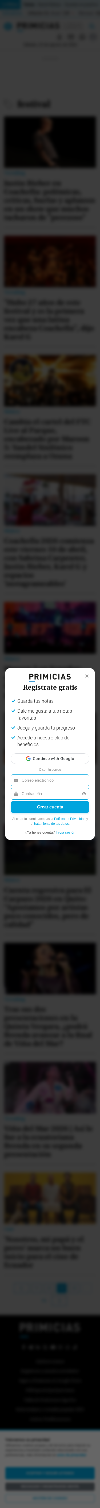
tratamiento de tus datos (51, 824)
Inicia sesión (65, 832)
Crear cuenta (50, 807)
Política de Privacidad (70, 819)
